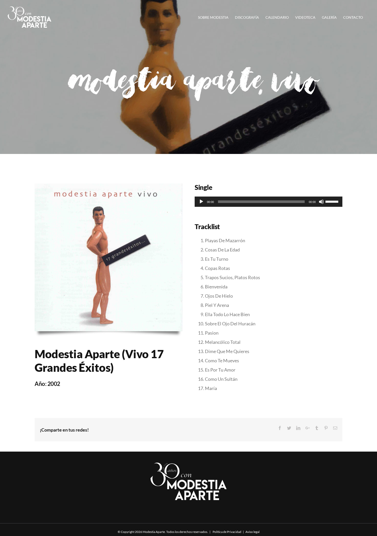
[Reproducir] (201, 201)
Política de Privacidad (226, 532)
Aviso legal (252, 532)
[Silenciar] (321, 201)
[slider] (332, 201)
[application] (268, 202)
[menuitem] (216, 17)
